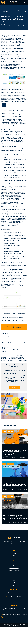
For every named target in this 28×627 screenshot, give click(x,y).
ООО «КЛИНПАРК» (12, 58)
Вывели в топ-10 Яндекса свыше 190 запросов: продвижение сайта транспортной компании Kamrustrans (15, 452)
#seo (3, 396)
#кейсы (9, 396)
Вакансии (14, 555)
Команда (14, 553)
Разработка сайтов (14, 570)
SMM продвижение (14, 568)
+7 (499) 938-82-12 (14, 1)
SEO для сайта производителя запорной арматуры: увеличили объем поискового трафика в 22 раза (15, 485)
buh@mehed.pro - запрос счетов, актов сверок (14, 617)
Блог (7, 11)
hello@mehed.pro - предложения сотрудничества (15, 614)
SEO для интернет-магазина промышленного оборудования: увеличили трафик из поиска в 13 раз (15, 517)
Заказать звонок (14, 2)
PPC (14, 565)
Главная (3, 11)
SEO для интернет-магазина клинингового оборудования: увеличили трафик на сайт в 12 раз (18, 11)
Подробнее (14, 387)
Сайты (14, 580)
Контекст (14, 585)
